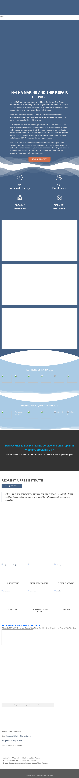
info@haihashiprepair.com (12, 741)
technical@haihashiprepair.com (18, 736)
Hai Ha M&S (14, 102)
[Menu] (3, 7)
